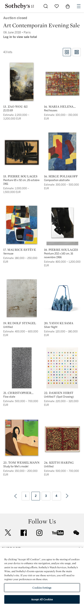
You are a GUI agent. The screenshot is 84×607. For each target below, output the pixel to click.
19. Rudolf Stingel (19, 323)
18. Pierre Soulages (61, 250)
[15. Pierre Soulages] (21, 152)
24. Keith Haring (59, 463)
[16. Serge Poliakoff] (62, 151)
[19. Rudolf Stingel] (21, 298)
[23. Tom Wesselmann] (21, 437)
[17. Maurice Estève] (22, 224)
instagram (39, 533)
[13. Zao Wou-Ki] (21, 81)
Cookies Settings (41, 587)
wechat (76, 533)
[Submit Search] (46, 6)
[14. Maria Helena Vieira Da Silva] (62, 83)
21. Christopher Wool (17, 393)
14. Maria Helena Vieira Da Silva (59, 107)
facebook (24, 533)
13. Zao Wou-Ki (15, 107)
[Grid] (67, 52)
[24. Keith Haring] (62, 439)
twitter (8, 532)
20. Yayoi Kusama (58, 323)
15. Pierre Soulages (20, 176)
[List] (77, 52)
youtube (58, 532)
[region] (42, 577)
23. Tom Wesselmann (21, 463)
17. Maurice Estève (19, 250)
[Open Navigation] (79, 6)
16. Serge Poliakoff (61, 176)
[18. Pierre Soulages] (62, 224)
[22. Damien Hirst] (62, 367)
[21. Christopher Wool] (22, 367)
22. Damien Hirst (59, 393)
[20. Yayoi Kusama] (62, 298)
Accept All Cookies (42, 599)
